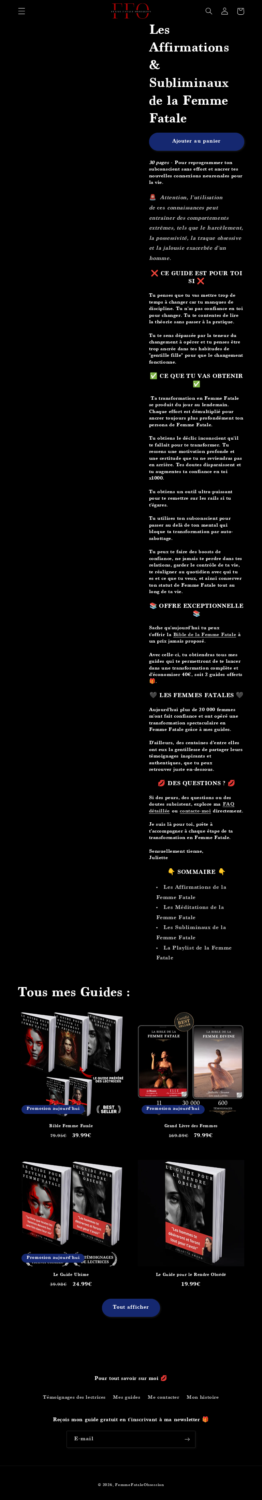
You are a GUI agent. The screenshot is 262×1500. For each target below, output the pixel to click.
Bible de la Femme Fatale (204, 635)
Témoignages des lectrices (74, 1397)
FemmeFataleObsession (139, 1485)
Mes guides (126, 1397)
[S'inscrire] (187, 1439)
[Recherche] (209, 11)
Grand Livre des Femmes (191, 1126)
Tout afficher (131, 1307)
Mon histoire (203, 1397)
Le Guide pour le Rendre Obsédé (191, 1275)
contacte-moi (195, 811)
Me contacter (163, 1397)
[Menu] (21, 11)
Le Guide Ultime (71, 1275)
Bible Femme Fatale (71, 1126)
